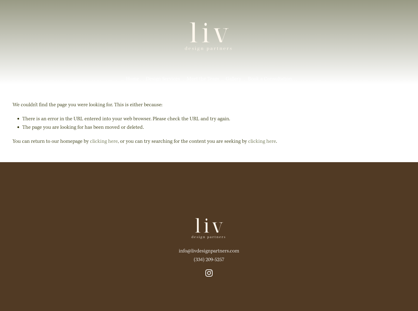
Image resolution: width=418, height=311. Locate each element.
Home (132, 79)
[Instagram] (209, 273)
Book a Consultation (270, 79)
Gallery (233, 79)
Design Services (163, 79)
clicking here (104, 141)
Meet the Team (203, 79)
